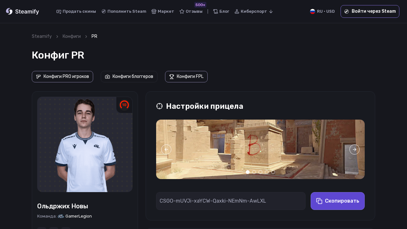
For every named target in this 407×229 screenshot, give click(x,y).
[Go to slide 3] (260, 172)
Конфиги (72, 36)
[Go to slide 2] (254, 172)
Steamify (42, 36)
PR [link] (94, 36)
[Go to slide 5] (273, 172)
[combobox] (254, 11)
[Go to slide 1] (248, 172)
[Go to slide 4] (267, 172)
